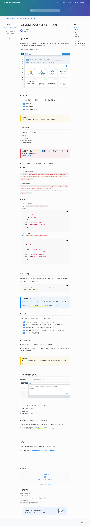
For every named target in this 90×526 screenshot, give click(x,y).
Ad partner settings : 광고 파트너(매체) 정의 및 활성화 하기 (34, 498)
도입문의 (77, 2)
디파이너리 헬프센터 (9, 18)
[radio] (41, 477)
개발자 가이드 (19, 18)
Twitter (23, 468)
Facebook (21, 468)
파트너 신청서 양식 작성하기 (29, 155)
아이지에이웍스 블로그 (61, 2)
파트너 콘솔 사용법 (9, 36)
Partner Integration (30, 18)
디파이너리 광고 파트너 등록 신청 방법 (11, 28)
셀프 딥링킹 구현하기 (10, 38)
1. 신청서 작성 (76, 32)
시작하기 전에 (76, 27)
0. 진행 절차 (76, 29)
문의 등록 (50, 484)
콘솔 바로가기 (70, 2)
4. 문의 (75, 48)
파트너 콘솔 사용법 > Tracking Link (37, 305)
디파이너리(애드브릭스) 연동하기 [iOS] (29, 503)
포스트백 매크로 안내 (10, 33)
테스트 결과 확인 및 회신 (80, 43)
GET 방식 (77, 34)
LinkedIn (25, 468)
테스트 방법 (77, 41)
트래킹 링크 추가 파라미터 (11, 31)
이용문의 (82, 2)
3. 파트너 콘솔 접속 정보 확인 (79, 46)
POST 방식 (77, 36)
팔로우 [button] (67, 29)
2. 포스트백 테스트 (77, 39)
